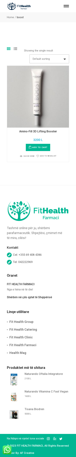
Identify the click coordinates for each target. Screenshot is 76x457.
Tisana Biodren (34, 409)
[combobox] (49, 58)
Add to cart (39, 147)
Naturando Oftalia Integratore (44, 374)
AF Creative (27, 453)
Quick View (29, 156)
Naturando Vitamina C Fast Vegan (46, 391)
